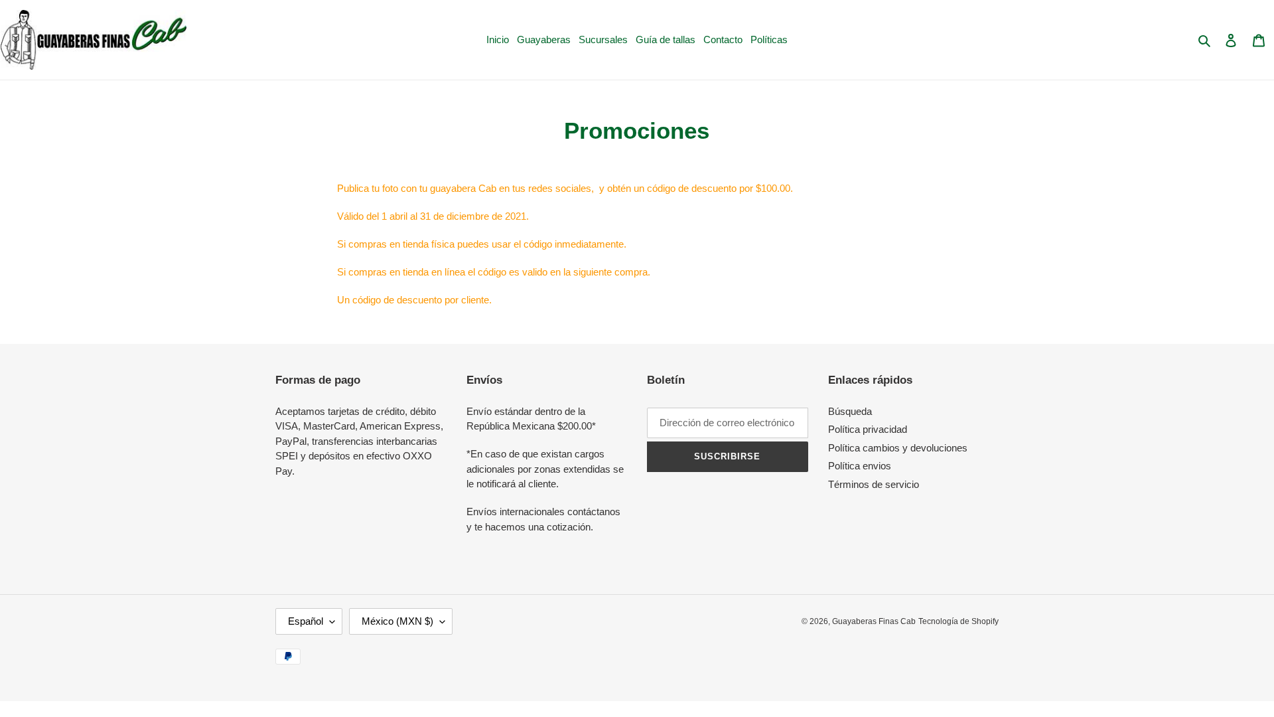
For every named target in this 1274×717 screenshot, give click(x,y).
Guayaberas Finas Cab (874, 621)
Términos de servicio (873, 484)
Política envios (859, 465)
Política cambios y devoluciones (897, 447)
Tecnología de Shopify (958, 621)
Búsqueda (850, 411)
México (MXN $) (397, 621)
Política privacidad (867, 429)
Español (305, 621)
